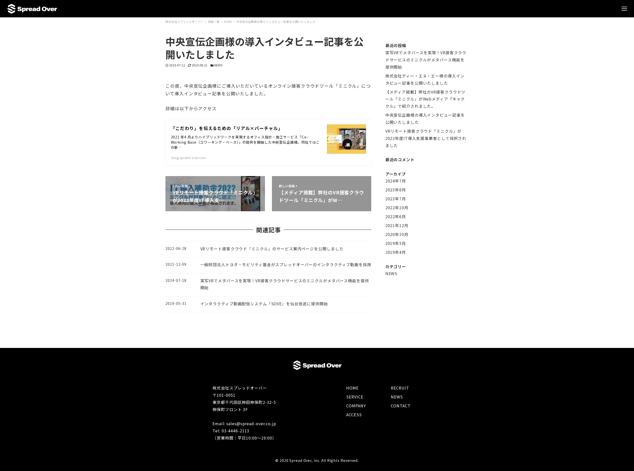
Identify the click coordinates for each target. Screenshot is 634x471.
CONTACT (400, 406)
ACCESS (354, 415)
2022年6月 (395, 216)
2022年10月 (396, 207)
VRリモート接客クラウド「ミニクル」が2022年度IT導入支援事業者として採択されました (425, 138)
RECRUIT (400, 388)
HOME (352, 388)
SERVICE (354, 397)
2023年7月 (395, 199)
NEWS (218, 65)
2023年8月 (395, 190)
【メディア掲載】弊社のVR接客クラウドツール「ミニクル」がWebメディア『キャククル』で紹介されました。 (425, 99)
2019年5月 (395, 243)
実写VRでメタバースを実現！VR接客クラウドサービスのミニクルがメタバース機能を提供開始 (425, 60)
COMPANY (356, 406)
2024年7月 (395, 181)
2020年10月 (396, 234)
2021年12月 (396, 225)
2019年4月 (395, 252)
